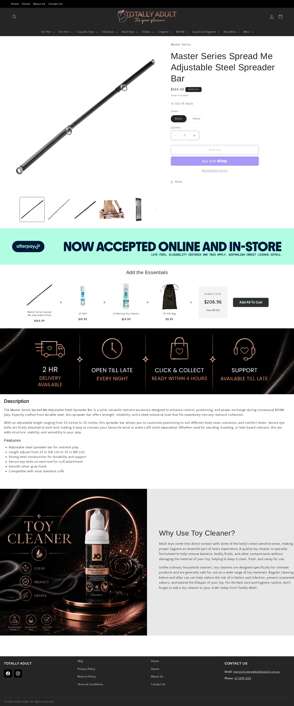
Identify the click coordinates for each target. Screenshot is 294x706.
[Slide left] (14, 209)
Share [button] (178, 181)
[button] (14, 16)
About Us (39, 4)
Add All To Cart (250, 302)
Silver (199, 119)
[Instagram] (18, 673)
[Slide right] (156, 209)
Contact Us (55, 4)
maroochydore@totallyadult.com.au (256, 671)
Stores (26, 4)
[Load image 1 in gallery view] (32, 209)
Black (181, 119)
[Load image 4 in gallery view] (112, 209)
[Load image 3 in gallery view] (85, 209)
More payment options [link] (215, 170)
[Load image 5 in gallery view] (138, 209)
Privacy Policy (86, 669)
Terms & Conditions (90, 684)
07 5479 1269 (242, 678)
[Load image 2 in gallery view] (58, 209)
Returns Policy (87, 676)
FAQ (80, 661)
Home (15, 4)
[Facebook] (8, 673)
